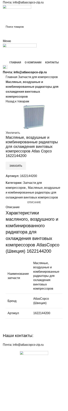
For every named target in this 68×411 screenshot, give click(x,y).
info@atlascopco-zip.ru (28, 2)
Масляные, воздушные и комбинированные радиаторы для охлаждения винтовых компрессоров (33, 192)
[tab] (34, 202)
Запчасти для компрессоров (38, 77)
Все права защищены (25, 396)
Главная (12, 77)
